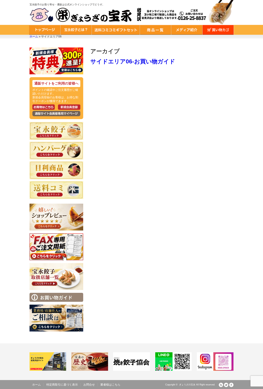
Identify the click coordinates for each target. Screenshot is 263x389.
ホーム (34, 36)
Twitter (226, 385)
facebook (231, 385)
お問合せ (89, 384)
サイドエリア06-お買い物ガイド (132, 61)
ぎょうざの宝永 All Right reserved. (197, 384)
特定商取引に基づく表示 (62, 384)
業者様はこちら (110, 384)
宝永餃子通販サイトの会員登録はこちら (69, 107)
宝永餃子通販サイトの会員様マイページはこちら (56, 113)
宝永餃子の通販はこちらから (43, 107)
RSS (221, 385)
